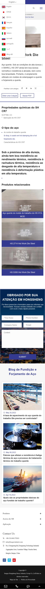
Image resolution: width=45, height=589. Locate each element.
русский (9, 38)
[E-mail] (5, 586)
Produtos (6, 513)
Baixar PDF (27, 96)
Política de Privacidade (28, 579)
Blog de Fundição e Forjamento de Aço (22, 372)
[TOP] (39, 586)
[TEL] (16, 586)
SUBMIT (22, 357)
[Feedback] (28, 586)
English (8, 6)
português (9, 44)
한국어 (8, 17)
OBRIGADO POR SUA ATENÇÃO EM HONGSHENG (22, 297)
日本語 (8, 12)
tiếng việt (9, 54)
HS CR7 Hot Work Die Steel (25, 17)
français (9, 22)
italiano (9, 33)
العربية (8, 49)
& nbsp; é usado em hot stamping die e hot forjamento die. (20, 137)
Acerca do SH (8, 519)
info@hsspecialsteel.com (14, 542)
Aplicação (7, 524)
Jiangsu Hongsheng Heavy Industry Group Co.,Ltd (19, 573)
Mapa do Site (14, 579)
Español (9, 28)
